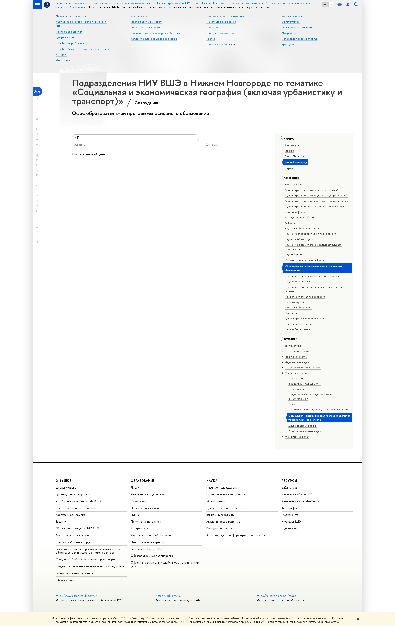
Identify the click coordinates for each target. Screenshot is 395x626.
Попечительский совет (145, 27)
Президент (213, 27)
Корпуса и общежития (70, 515)
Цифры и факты (65, 37)
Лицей (135, 487)
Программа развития (69, 31)
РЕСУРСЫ (289, 481)
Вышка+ (136, 515)
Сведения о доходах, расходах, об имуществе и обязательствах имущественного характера (88, 550)
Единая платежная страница (74, 573)
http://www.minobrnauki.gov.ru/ (76, 596)
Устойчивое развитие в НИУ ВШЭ (78, 501)
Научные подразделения (222, 487)
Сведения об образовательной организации (85, 559)
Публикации (289, 528)
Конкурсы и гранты (219, 528)
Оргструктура (291, 21)
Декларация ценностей (71, 16)
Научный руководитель (221, 33)
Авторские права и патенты (299, 38)
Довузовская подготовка (148, 494)
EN (331, 4)
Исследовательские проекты (225, 494)
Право (292, 404)
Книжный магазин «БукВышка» (301, 501)
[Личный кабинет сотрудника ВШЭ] (348, 4)
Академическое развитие (223, 521)
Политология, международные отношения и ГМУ (318, 409)
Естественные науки (297, 351)
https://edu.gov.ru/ (168, 596)
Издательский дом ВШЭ (297, 494)
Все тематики (293, 346)
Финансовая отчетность (297, 27)
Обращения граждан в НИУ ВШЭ (77, 528)
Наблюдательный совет (146, 21)
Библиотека (289, 487)
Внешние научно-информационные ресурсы (235, 535)
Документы (289, 33)
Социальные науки (296, 373)
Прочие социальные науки (304, 431)
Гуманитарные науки (297, 436)
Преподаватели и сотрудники (225, 16)
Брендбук (288, 44)
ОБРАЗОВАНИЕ (143, 481)
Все (37, 91)
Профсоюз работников (221, 44)
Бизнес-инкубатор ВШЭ (146, 549)
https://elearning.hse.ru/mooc (276, 596)
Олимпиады (138, 501)
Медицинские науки (297, 362)
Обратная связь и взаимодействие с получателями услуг (165, 564)
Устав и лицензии (292, 16)
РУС (325, 4)
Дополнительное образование (151, 535)
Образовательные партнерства (152, 556)
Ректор (210, 38)
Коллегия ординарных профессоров (154, 38)
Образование (297, 389)
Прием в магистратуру (146, 521)
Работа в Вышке (66, 580)
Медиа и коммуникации (302, 425)
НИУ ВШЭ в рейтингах (70, 43)
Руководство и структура (73, 494)
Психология (295, 378)
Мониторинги (215, 501)
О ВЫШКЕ (63, 481)
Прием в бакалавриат (145, 508)
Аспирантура (139, 528)
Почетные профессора (221, 21)
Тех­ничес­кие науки (296, 356)
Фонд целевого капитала (72, 535)
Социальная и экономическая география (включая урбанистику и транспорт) (319, 418)
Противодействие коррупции (76, 542)
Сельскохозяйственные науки (303, 367)
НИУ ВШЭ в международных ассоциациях (82, 49)
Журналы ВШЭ (291, 521)
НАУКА (212, 481)
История (61, 54)
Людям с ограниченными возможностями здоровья (90, 566)
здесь (265, 618)
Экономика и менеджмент (304, 383)
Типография (289, 508)
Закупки (61, 521)
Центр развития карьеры (147, 542)
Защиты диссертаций (220, 515)
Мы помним (63, 60)
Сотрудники (147, 102)
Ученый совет (140, 16)
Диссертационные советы (224, 508)
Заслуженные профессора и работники (155, 33)
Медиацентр (290, 515)
